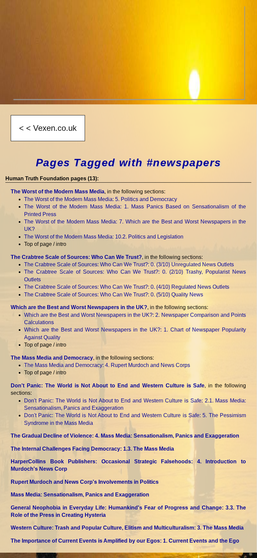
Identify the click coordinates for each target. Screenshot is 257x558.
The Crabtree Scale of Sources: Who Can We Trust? (76, 257)
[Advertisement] (128, 52)
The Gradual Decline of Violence (125, 436)
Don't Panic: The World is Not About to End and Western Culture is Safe (107, 385)
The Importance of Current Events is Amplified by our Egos (125, 541)
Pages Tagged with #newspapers (128, 163)
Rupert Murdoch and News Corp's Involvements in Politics (85, 482)
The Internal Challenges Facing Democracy (92, 449)
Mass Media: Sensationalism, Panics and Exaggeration (80, 494)
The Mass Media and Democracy (52, 358)
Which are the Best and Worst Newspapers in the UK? (79, 307)
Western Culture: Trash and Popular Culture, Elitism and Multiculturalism (127, 528)
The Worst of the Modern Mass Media (57, 191)
